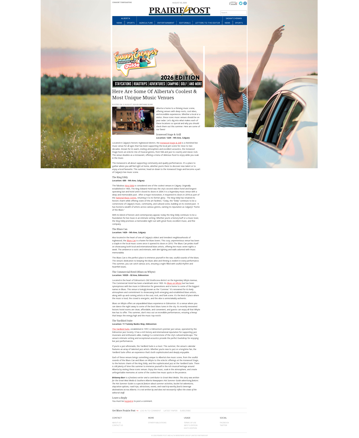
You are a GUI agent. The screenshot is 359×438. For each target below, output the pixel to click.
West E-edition (190, 425)
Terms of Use (190, 422)
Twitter (223, 425)
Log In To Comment (150, 410)
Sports (131, 22)
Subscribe (185, 410)
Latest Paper (170, 410)
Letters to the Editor (207, 22)
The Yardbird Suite (120, 329)
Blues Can (131, 240)
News (119, 22)
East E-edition (190, 428)
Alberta (125, 18)
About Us (116, 422)
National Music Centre (126, 197)
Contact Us (117, 425)
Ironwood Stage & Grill (170, 142)
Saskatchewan (234, 18)
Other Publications (157, 422)
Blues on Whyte (174, 283)
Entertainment (165, 22)
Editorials (185, 22)
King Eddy (129, 185)
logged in (129, 401)
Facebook (224, 422)
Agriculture (146, 22)
